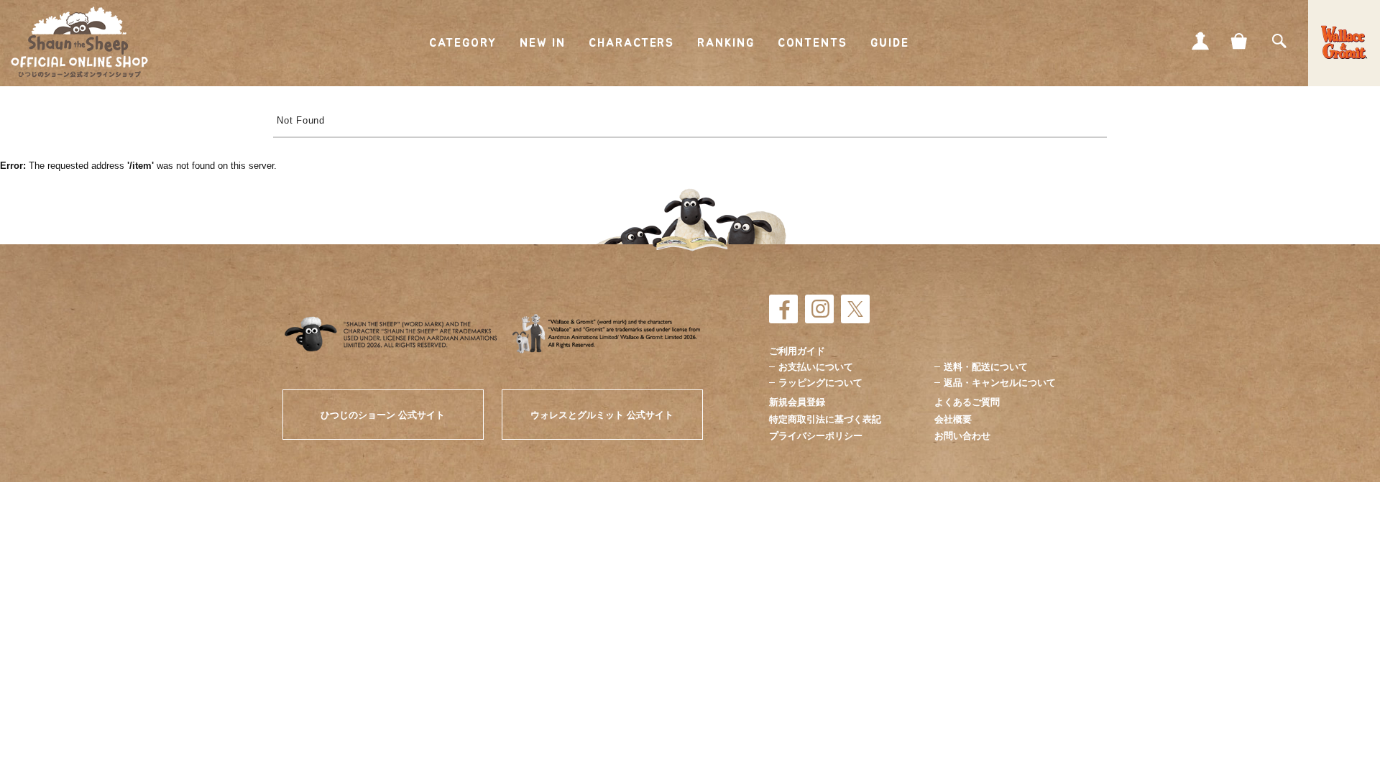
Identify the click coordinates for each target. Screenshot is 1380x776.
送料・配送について (986, 366)
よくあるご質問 (967, 402)
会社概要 (953, 419)
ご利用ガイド (797, 351)
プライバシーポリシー (815, 435)
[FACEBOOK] (783, 309)
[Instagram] (819, 309)
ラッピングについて (820, 382)
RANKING (725, 43)
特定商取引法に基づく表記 (825, 419)
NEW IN (543, 43)
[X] (855, 309)
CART (1240, 41)
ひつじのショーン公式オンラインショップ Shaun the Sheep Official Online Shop (79, 42)
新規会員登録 (797, 402)
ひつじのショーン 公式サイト (383, 415)
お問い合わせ (962, 435)
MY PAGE (1200, 41)
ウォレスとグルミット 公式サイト (601, 415)
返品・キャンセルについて (1000, 382)
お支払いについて (815, 366)
